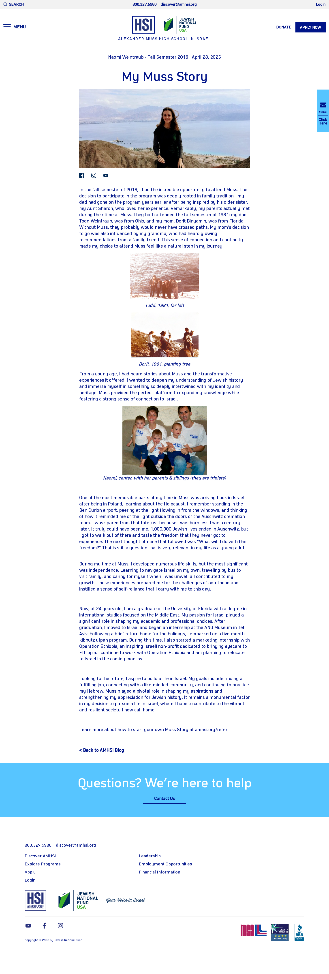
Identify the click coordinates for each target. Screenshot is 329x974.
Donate (283, 27)
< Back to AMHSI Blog (101, 750)
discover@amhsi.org (179, 4)
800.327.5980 (144, 4)
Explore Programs (43, 864)
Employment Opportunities (165, 864)
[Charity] (280, 932)
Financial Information (159, 872)
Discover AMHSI (40, 856)
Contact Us (164, 798)
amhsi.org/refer (211, 730)
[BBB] (299, 932)
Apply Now (310, 28)
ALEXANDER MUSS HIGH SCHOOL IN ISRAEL (164, 39)
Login (321, 4)
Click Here (322, 118)
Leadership (150, 856)
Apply (30, 872)
